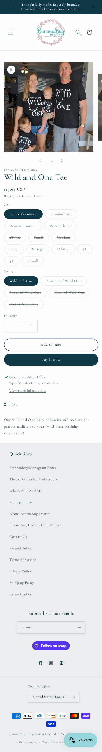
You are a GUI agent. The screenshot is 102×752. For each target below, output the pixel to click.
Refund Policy (20, 548)
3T (88, 250)
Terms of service (52, 742)
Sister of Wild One (28, 293)
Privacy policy (28, 742)
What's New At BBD (25, 491)
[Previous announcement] (9, 7)
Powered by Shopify (57, 734)
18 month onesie (25, 226)
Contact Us (18, 537)
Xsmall (35, 261)
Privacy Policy (20, 571)
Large (16, 250)
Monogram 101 (20, 502)
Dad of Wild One (26, 305)
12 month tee (64, 215)
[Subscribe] (79, 627)
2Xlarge (66, 250)
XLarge (40, 250)
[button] (10, 32)
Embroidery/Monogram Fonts (32, 467)
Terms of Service (22, 559)
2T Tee (17, 238)
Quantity (10, 316)
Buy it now (51, 359)
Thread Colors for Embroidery (33, 479)
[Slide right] (62, 161)
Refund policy (20, 594)
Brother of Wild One (66, 282)
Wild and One (21, 281)
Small (41, 238)
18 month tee (63, 226)
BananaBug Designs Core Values (34, 525)
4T (14, 261)
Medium (66, 238)
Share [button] (13, 404)
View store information (27, 390)
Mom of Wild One (72, 293)
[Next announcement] (93, 7)
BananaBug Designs (32, 734)
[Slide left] (40, 161)
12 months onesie (23, 214)
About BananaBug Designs (30, 514)
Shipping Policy (21, 582)
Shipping (9, 196)
